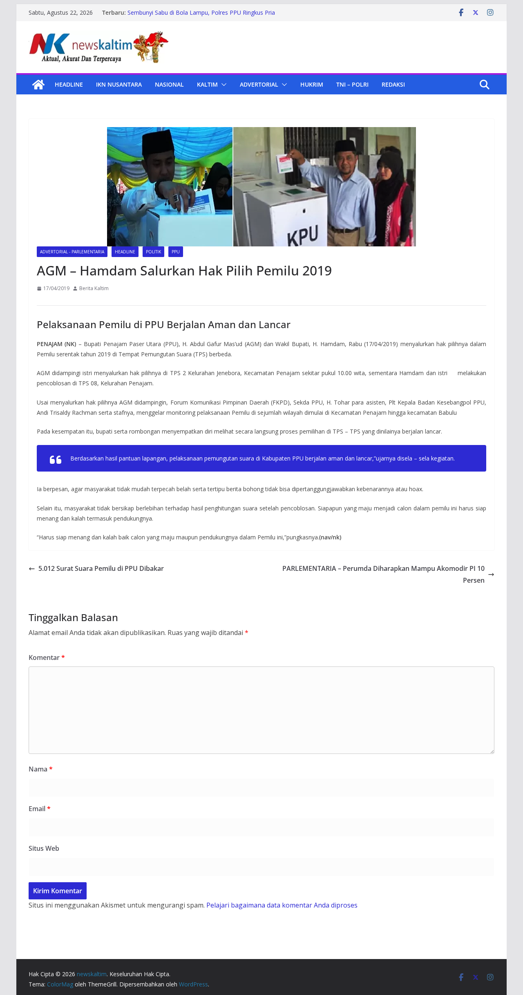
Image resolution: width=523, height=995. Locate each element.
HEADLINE (69, 84)
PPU (176, 252)
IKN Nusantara (119, 84)
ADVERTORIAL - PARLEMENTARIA (72, 252)
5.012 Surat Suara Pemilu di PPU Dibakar (101, 568)
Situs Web (44, 848)
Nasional (169, 84)
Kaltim (207, 84)
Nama (41, 769)
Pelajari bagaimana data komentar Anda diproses (282, 905)
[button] (222, 84)
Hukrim (311, 84)
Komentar (47, 657)
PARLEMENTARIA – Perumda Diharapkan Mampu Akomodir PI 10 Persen (383, 574)
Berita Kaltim (94, 288)
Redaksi (393, 84)
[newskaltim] (38, 84)
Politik (153, 252)
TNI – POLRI (352, 84)
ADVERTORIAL (259, 84)
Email (40, 808)
